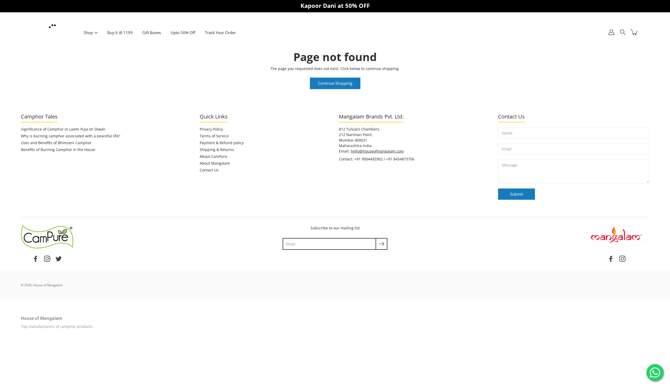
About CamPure (213, 156)
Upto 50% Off (183, 32)
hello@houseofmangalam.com (377, 151)
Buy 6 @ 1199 (120, 32)
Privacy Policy (211, 129)
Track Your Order (220, 32)
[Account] (611, 32)
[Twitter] (58, 258)
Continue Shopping (335, 83)
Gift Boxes (151, 32)
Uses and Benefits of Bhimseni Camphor (56, 142)
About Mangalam (215, 163)
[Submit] (381, 244)
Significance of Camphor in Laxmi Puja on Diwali (63, 129)
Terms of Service (214, 135)
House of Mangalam (48, 285)
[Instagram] (47, 258)
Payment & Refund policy (222, 142)
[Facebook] (35, 258)
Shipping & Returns (217, 149)
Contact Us (209, 170)
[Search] (623, 32)
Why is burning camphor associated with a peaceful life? (70, 135)
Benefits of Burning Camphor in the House (58, 149)
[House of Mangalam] (52, 26)
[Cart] (634, 32)
